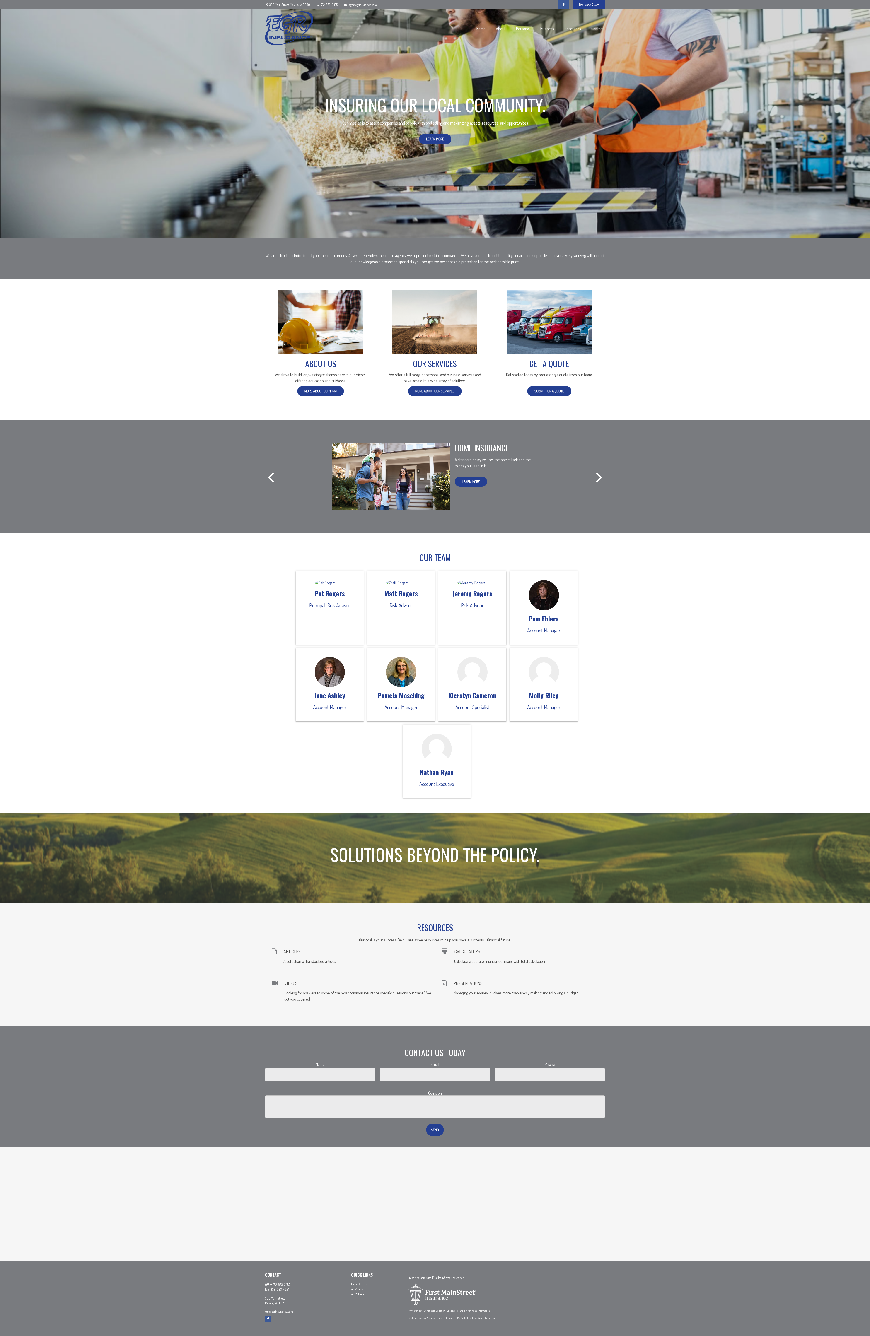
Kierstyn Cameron (472, 695)
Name (320, 1064)
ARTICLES (292, 951)
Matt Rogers (401, 593)
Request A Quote (589, 5)
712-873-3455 (329, 5)
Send (435, 1130)
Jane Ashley (329, 695)
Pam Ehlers (544, 618)
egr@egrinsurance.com (363, 5)
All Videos (357, 1289)
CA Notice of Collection (434, 1310)
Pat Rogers (330, 593)
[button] (480, 28)
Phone (550, 1064)
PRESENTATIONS (468, 983)
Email (435, 1064)
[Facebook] (563, 4)
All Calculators (360, 1294)
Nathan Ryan (437, 772)
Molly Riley (543, 695)
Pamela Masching (401, 695)
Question (435, 1092)
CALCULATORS (467, 951)
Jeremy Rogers (472, 593)
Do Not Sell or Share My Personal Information (468, 1310)
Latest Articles (359, 1284)
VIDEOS (290, 983)
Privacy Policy (415, 1310)
